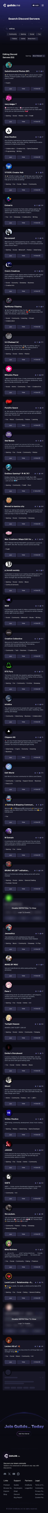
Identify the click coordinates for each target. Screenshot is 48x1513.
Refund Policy (40, 1494)
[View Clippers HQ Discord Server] (9, 731)
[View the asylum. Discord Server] (9, 1208)
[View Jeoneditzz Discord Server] (9, 927)
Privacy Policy (40, 1491)
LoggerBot (29, 1488)
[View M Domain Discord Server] (9, 831)
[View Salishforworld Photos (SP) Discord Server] (9, 65)
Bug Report (18, 1497)
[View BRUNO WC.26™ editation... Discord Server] (9, 864)
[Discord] (5, 1474)
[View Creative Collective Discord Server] (9, 632)
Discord (17, 1494)
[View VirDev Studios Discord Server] (9, 1113)
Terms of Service (41, 1485)
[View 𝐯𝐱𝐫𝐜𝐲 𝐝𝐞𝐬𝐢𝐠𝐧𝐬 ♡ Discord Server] (9, 98)
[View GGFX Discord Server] (9, 1177)
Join (10, 89)
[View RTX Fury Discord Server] (9, 665)
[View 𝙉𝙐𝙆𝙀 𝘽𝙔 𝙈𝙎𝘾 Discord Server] (9, 958)
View (23, 89)
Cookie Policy (40, 1497)
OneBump (28, 1485)
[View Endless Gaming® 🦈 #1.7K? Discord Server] (9, 467)
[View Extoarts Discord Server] (9, 199)
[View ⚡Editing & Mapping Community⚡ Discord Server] (9, 799)
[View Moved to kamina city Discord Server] (9, 500)
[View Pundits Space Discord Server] (9, 402)
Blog (5, 1494)
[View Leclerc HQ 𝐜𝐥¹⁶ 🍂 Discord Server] (9, 1340)
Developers (18, 1488)
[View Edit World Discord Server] (9, 767)
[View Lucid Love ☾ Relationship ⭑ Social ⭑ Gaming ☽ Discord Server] (9, 1276)
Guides (16, 1485)
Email (16, 1491)
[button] (42, 5)
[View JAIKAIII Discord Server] (9, 1144)
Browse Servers (9, 1488)
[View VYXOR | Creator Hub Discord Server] (9, 166)
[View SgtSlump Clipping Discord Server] (9, 300)
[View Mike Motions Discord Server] (9, 1243)
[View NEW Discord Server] (9, 600)
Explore (6, 1491)
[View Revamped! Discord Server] (9, 232)
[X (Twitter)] (9, 1474)
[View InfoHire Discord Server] (9, 698)
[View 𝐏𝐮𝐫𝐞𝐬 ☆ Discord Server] (9, 985)
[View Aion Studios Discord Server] (9, 131)
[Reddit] (18, 1474)
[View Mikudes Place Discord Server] (9, 369)
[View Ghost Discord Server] (9, 1080)
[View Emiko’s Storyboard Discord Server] (9, 1047)
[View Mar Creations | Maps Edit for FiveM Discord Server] (9, 533)
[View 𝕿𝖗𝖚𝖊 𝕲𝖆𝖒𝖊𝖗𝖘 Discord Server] (9, 434)
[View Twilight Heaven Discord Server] (9, 1018)
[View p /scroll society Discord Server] (9, 564)
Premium (7, 1485)
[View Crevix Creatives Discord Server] (9, 265)
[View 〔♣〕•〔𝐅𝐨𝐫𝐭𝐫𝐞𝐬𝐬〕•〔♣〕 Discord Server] (9, 336)
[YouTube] (14, 1474)
